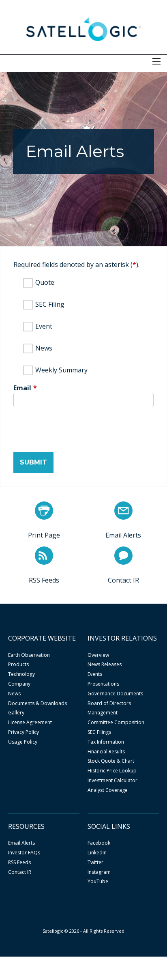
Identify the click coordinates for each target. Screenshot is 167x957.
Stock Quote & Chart (111, 761)
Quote (44, 282)
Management (103, 712)
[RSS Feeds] (44, 555)
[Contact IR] (123, 555)
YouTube (98, 881)
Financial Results (106, 751)
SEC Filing (49, 304)
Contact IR (19, 872)
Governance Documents (115, 693)
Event (43, 326)
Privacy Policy (23, 732)
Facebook (99, 843)
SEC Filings (99, 732)
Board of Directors (109, 703)
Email (22, 387)
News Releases (105, 664)
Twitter (95, 862)
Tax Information (106, 742)
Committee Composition (116, 722)
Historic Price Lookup (112, 770)
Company (19, 684)
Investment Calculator (112, 780)
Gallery (16, 712)
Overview (98, 655)
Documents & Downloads (37, 703)
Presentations (103, 684)
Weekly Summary (61, 370)
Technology (21, 674)
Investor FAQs (24, 852)
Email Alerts (21, 843)
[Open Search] (156, 61)
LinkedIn (97, 852)
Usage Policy (22, 742)
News (43, 348)
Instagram (99, 872)
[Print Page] (44, 510)
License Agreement (30, 722)
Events (95, 674)
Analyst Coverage (108, 790)
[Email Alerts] (123, 510)
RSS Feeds (19, 862)
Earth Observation (29, 655)
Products (18, 664)
